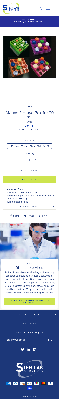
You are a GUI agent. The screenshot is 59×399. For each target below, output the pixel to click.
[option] (29, 20)
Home (29, 106)
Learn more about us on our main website (29, 301)
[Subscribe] (50, 340)
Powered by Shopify (29, 396)
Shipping (25, 130)
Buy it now (29, 179)
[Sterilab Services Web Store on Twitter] (23, 349)
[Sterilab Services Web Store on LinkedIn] (28, 349)
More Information (29, 314)
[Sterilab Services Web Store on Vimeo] (34, 349)
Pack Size (29, 140)
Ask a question (29, 206)
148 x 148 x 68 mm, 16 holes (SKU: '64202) (29, 146)
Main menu (29, 323)
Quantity (29, 153)
